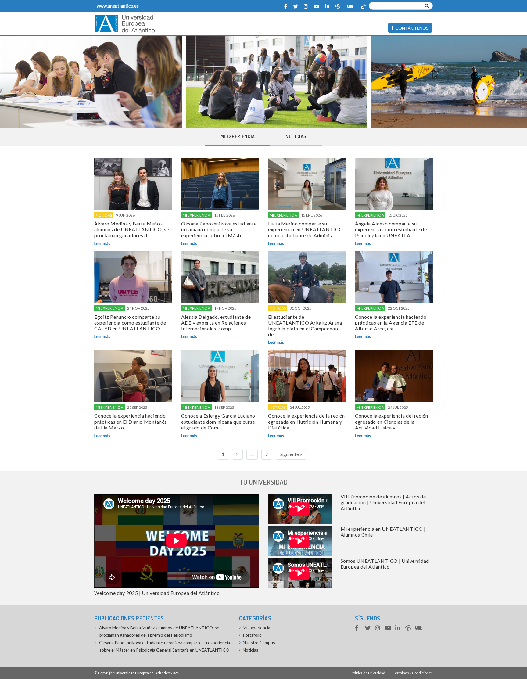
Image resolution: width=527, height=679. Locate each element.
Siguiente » (291, 454)
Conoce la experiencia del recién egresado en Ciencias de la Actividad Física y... (391, 421)
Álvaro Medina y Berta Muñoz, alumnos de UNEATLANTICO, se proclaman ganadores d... (131, 229)
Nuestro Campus (259, 642)
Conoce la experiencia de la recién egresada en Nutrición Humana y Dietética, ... (306, 421)
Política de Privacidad (368, 672)
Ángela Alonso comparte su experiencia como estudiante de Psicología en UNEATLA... (391, 229)
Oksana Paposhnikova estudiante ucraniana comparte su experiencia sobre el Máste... (218, 229)
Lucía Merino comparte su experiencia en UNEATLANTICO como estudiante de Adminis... (305, 229)
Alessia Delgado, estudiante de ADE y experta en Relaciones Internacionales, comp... (216, 322)
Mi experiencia (237, 136)
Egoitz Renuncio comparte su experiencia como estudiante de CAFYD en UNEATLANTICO (130, 322)
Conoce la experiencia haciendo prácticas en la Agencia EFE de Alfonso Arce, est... (390, 322)
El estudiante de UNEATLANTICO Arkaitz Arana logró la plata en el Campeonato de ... (305, 325)
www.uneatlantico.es (118, 6)
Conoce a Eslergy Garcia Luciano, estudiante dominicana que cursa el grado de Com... (218, 421)
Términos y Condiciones (413, 672)
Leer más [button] (102, 243)
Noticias (296, 136)
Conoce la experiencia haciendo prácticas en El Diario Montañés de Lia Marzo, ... (130, 421)
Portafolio (252, 635)
